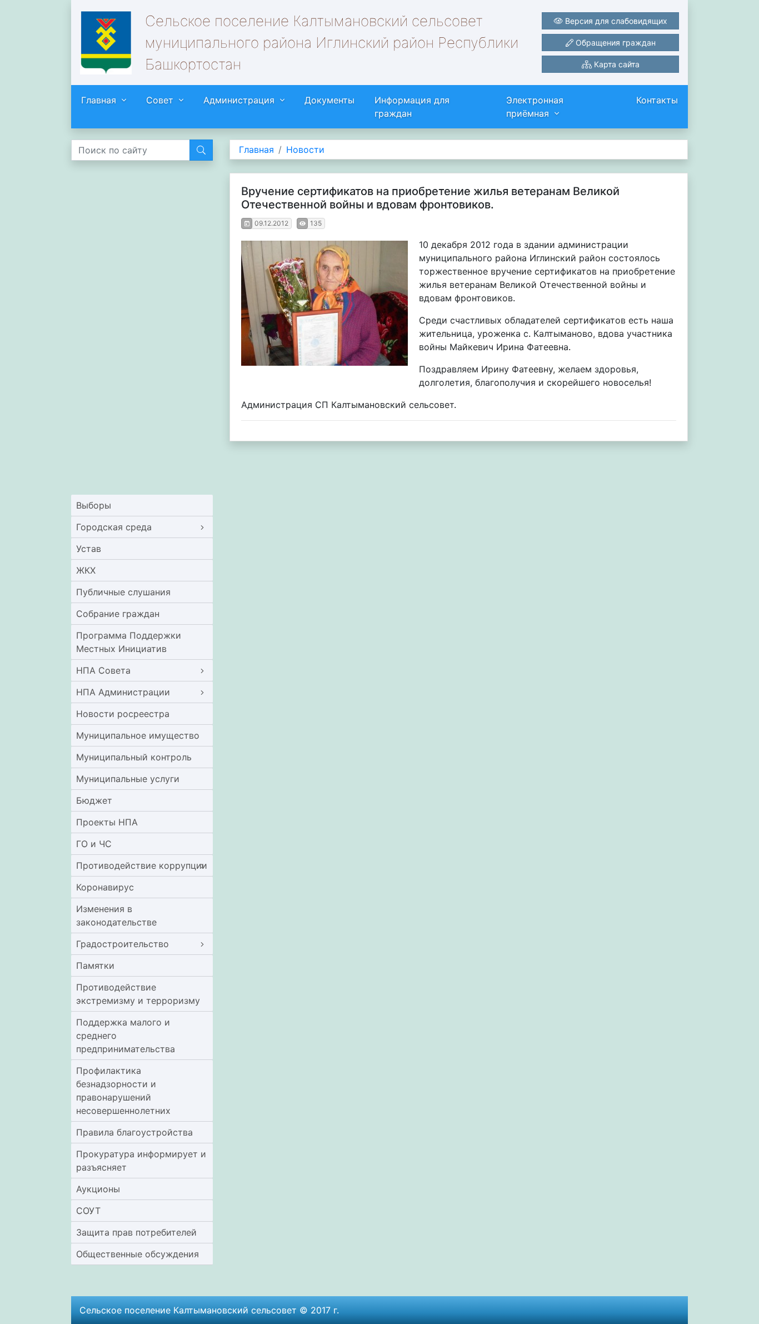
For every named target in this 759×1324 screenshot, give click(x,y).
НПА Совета (103, 670)
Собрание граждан (117, 613)
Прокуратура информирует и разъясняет (141, 1160)
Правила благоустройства (134, 1132)
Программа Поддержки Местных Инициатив (128, 642)
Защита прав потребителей (136, 1232)
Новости (305, 149)
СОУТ (88, 1210)
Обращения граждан (614, 42)
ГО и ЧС (94, 843)
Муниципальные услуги (127, 778)
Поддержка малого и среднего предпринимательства (125, 1035)
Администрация (238, 100)
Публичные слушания (123, 592)
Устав (88, 548)
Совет (159, 100)
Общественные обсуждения (137, 1254)
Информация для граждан (412, 106)
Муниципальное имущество (137, 735)
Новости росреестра (122, 713)
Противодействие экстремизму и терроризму (138, 994)
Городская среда (114, 526)
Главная (98, 100)
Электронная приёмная (534, 106)
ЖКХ (86, 570)
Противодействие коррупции (141, 865)
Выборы (93, 505)
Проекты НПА (107, 822)
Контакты (657, 100)
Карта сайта (616, 64)
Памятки (95, 965)
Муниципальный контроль (134, 757)
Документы (329, 100)
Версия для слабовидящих (615, 21)
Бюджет (94, 800)
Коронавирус (105, 887)
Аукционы (98, 1188)
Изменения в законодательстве (116, 915)
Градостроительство (122, 943)
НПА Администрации (123, 692)
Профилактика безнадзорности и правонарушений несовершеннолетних (123, 1090)
